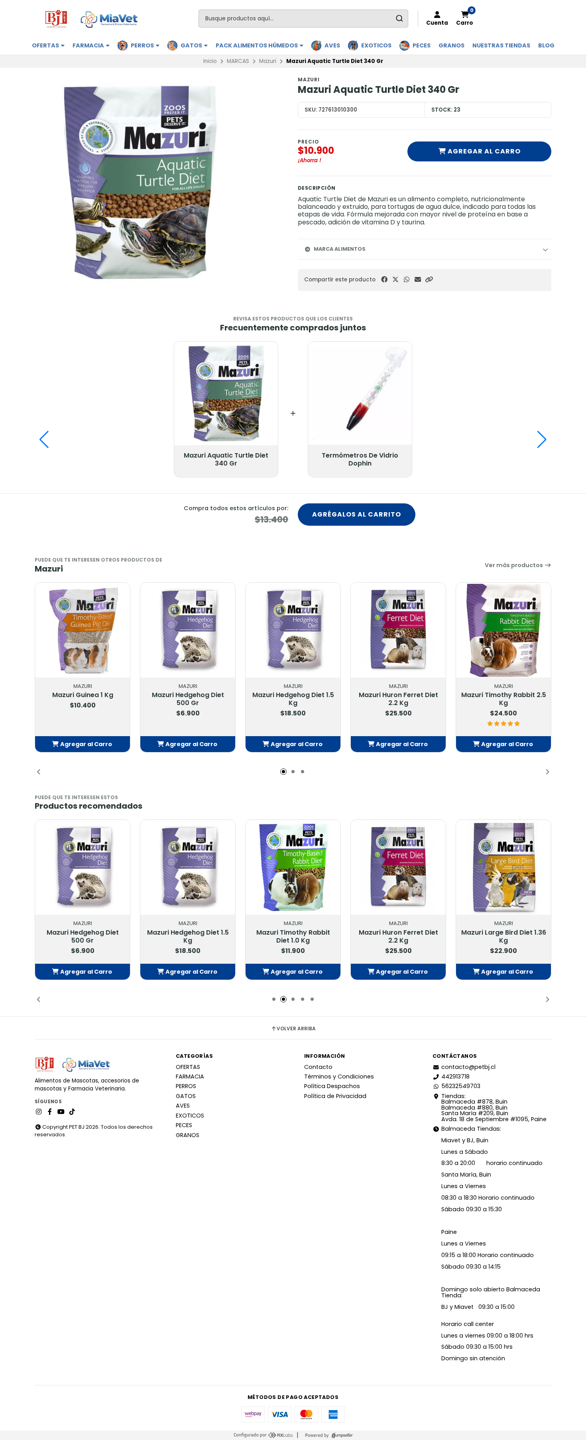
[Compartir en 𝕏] (395, 279)
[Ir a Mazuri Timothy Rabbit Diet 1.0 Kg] (293, 867)
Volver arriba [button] (296, 1028)
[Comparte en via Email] (418, 279)
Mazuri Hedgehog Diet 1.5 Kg (293, 699)
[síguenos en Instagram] (39, 1112)
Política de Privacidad (335, 1096)
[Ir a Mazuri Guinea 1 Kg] (82, 630)
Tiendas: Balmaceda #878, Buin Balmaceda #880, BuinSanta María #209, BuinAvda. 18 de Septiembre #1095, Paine (494, 1107)
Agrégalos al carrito (356, 514)
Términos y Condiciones (339, 1076)
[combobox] (303, 19)
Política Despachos (332, 1086)
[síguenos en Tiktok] (72, 1112)
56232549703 (460, 1086)
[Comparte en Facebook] (384, 279)
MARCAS (238, 61)
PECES (422, 45)
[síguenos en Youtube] (61, 1112)
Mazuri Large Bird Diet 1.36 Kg (503, 937)
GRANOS (451, 45)
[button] (429, 279)
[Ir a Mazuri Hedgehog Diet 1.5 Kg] (293, 630)
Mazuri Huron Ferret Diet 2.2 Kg (398, 699)
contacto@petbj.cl (468, 1067)
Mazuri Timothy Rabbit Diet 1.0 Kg (293, 937)
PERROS (143, 45)
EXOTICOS (376, 45)
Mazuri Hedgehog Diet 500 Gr (188, 699)
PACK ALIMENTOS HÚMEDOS (257, 45)
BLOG (546, 45)
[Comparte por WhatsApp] (407, 279)
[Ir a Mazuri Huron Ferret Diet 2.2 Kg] (398, 630)
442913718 (455, 1076)
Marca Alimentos (340, 249)
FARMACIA (89, 45)
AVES (332, 45)
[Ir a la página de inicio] (94, 18)
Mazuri (267, 61)
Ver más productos (514, 565)
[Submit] (399, 19)
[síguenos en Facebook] (50, 1112)
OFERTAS (46, 45)
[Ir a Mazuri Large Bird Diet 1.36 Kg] (503, 867)
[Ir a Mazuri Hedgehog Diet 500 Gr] (187, 630)
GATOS (192, 45)
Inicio (210, 61)
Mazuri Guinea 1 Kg (82, 695)
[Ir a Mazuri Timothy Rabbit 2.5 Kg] (503, 630)
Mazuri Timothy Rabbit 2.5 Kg (503, 699)
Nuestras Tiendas (501, 45)
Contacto (318, 1067)
